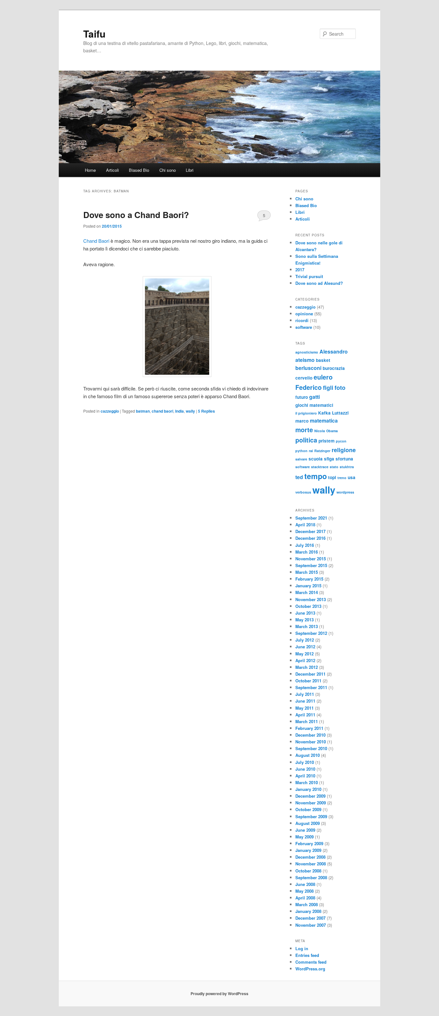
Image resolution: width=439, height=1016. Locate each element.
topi (332, 477)
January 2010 (308, 789)
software (303, 327)
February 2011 (309, 728)
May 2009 (304, 837)
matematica (324, 420)
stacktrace (319, 466)
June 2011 (305, 701)
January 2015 (308, 585)
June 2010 (305, 769)
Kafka (324, 413)
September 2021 (311, 518)
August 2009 (307, 823)
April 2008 (305, 898)
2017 (299, 270)
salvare (301, 459)
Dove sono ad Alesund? (319, 283)
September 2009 (311, 816)
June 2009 (305, 830)
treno (341, 477)
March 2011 (306, 721)
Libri (189, 170)
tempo (315, 476)
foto (340, 387)
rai (311, 450)
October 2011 (308, 681)
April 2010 (305, 776)
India (179, 411)
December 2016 (310, 538)
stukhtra (347, 466)
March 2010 (306, 782)
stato (334, 466)
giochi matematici (314, 405)
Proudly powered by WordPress (219, 993)
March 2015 (306, 572)
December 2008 (310, 857)
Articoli (112, 170)
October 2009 (308, 809)
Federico (308, 387)
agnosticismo (306, 352)
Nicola (319, 430)
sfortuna (344, 459)
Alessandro (333, 351)
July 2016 (304, 545)
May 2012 (304, 654)
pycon (341, 441)
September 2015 (311, 565)
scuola (316, 459)
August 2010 (307, 755)
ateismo (305, 359)
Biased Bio (139, 170)
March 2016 (306, 552)
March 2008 (306, 904)
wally (190, 411)
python (301, 450)
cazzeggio (110, 411)
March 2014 (306, 592)
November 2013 (310, 599)
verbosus (303, 492)
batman (143, 411)
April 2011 (305, 715)
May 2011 (304, 708)
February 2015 (309, 579)
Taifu (94, 33)
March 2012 (306, 667)
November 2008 (310, 864)
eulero (323, 376)
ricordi (302, 320)
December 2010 (310, 735)
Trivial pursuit (309, 276)
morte (304, 429)
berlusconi (308, 368)
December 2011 (310, 674)
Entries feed (307, 955)
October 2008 (308, 871)
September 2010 (311, 748)
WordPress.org (310, 969)
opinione (304, 314)
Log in (301, 948)
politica (306, 439)
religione (344, 450)
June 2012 (305, 647)
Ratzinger (322, 450)
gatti (314, 396)
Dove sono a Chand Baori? (136, 215)
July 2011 (304, 694)
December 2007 (310, 918)
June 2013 (305, 613)
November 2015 (310, 559)
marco (302, 421)
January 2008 (308, 911)
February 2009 (309, 843)
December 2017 (310, 531)
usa (351, 477)
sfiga (329, 459)
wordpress (345, 492)
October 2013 (308, 606)
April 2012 (305, 660)
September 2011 (311, 687)
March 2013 (306, 626)
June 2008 (305, 884)
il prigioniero (306, 413)
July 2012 (304, 640)
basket (323, 360)
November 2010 (310, 742)
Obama (332, 430)
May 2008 (304, 891)
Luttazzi (340, 413)
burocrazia (334, 368)
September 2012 (311, 633)
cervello (303, 378)
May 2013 (304, 620)
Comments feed (311, 962)
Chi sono (167, 170)
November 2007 (310, 925)
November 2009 (310, 803)
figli (328, 387)
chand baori (162, 411)
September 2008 (311, 877)
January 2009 (308, 850)
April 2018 (305, 524)
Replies (206, 411)
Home (90, 170)
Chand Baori (96, 240)
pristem (326, 441)
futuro (301, 397)
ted (299, 477)
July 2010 (304, 762)
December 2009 (310, 796)
